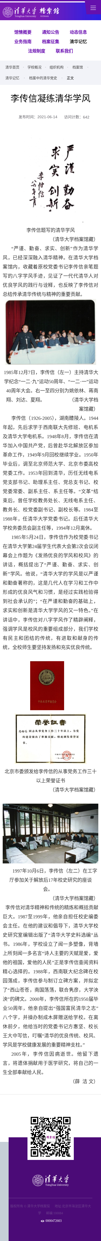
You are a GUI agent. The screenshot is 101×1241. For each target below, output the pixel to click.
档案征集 (50, 41)
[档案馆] (31, 12)
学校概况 (34, 67)
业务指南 (23, 41)
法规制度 (36, 51)
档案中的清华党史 (43, 78)
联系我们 (64, 51)
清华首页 (12, 67)
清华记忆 (78, 41)
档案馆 (77, 67)
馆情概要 (23, 32)
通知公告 (50, 32)
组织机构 (57, 67)
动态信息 (78, 32)
